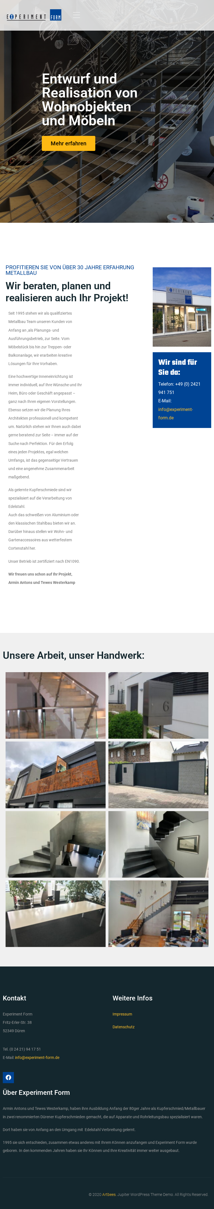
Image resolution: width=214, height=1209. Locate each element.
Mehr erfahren (68, 143)
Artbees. (109, 1194)
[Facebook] (8, 1077)
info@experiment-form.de (37, 1057)
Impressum (122, 1014)
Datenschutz (124, 1027)
